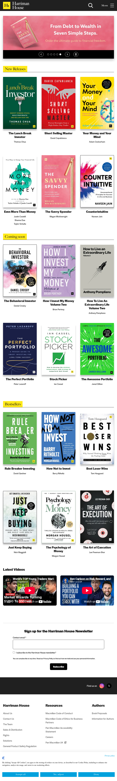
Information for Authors (103, 718)
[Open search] (90, 5)
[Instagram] (101, 685)
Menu (104, 5)
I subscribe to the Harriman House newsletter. (36, 652)
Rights (6, 735)
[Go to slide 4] (57, 57)
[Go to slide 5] (60, 57)
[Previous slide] (41, 57)
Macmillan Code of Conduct (59, 713)
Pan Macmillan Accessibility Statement (59, 729)
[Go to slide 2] (51, 57)
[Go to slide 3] (54, 57)
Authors (98, 705)
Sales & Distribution (12, 729)
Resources (54, 705)
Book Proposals (99, 713)
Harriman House (16, 705)
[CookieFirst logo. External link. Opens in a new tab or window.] (3, 758)
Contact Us (8, 718)
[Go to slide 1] (48, 57)
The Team (7, 724)
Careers (49, 737)
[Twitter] (109, 685)
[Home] (16, 5)
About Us (7, 713)
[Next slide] (67, 57)
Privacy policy (110, 756)
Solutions (7, 740)
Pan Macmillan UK (54, 742)
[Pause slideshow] (75, 57)
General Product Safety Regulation (20, 746)
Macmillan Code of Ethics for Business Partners (64, 720)
